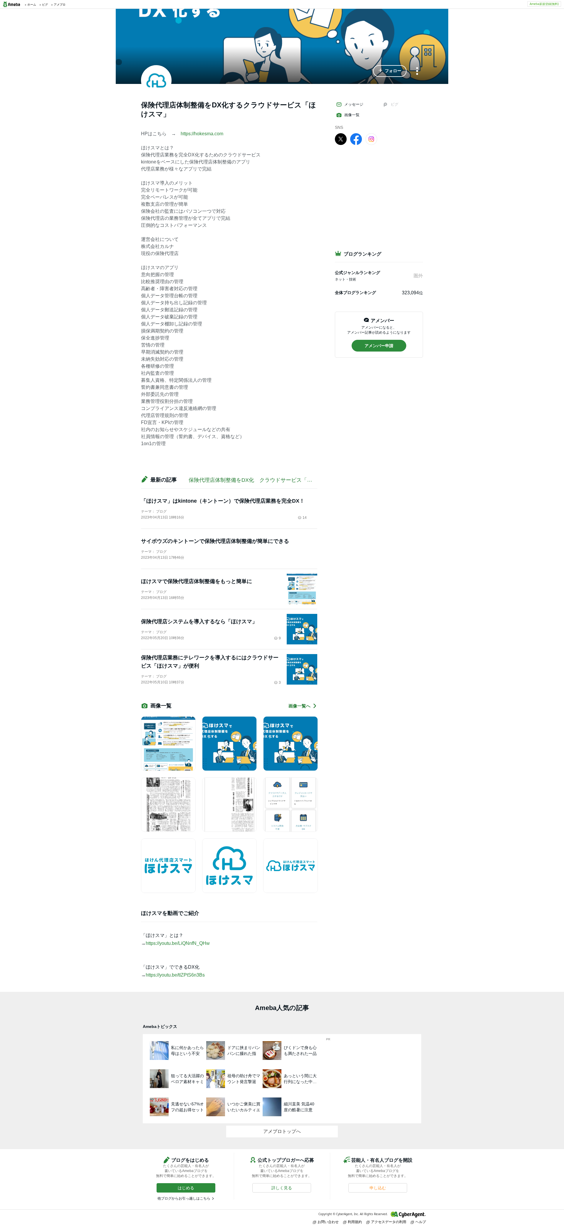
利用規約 (355, 1221)
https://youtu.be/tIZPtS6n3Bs (175, 974)
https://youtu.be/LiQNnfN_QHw (178, 943)
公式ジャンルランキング (357, 272)
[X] (341, 138)
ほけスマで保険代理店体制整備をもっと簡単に (196, 581)
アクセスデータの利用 (388, 1221)
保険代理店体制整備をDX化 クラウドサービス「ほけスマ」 (261, 480)
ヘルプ (420, 1221)
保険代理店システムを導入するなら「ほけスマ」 (199, 621)
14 (305, 518)
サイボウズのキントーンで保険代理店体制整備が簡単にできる (215, 541)
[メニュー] (417, 71)
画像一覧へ (299, 705)
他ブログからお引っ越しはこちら (183, 1198)
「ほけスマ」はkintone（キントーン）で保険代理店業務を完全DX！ (223, 501)
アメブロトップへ (282, 1131)
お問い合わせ (328, 1221)
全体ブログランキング (355, 292)
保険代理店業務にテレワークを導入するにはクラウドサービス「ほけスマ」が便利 (209, 662)
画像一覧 (352, 115)
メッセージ (353, 104)
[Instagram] (371, 138)
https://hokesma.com (202, 133)
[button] (390, 71)
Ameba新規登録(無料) (544, 4)
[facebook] (356, 138)
